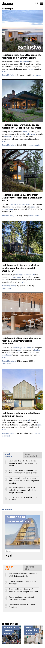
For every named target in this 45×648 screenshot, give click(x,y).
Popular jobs (9, 568)
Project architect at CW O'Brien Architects (22, 606)
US (29, 420)
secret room (7, 355)
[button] (37, 3)
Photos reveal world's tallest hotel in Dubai (23, 498)
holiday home (7, 209)
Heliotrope (24, 61)
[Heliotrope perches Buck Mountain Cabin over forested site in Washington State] (22, 172)
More (4, 71)
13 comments (34, 145)
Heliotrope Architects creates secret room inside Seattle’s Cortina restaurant (21, 341)
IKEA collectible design (31, 630)
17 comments (33, 215)
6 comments (36, 75)
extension (8, 136)
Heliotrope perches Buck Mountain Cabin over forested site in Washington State (22, 198)
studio (40, 425)
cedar (31, 69)
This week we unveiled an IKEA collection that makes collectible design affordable (22, 489)
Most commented (30, 455)
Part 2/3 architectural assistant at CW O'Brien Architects (23, 574)
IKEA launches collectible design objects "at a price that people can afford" (23, 462)
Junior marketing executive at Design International (21, 598)
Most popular (9, 455)
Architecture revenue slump (10, 630)
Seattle (37, 350)
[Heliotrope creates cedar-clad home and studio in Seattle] (22, 390)
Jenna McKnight (9, 75)
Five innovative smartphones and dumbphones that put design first (23, 471)
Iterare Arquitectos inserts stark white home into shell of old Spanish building (24, 479)
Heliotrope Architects (19, 204)
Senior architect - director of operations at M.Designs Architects (23, 590)
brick (25, 131)
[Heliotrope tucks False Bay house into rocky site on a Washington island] (22, 32)
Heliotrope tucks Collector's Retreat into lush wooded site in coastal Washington (21, 268)
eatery (19, 350)
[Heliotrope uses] (22, 102)
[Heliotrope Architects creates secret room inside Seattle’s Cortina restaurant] (22, 315)
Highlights (12, 624)
